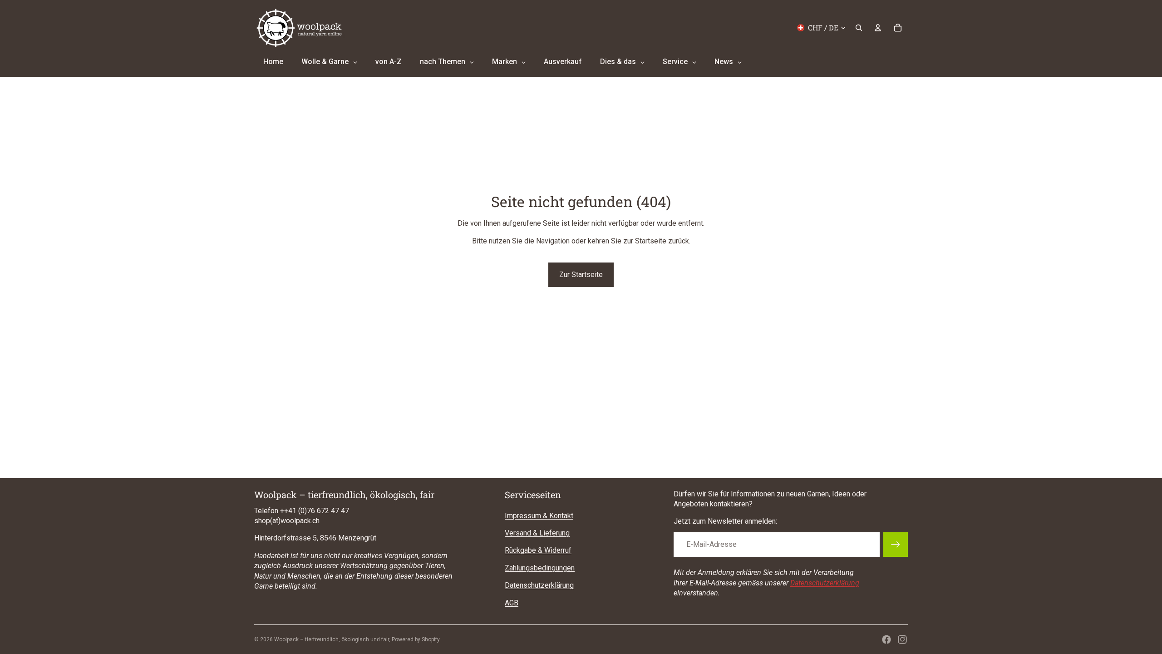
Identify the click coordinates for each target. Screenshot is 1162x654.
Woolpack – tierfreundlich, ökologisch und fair (331, 639)
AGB (511, 603)
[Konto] (878, 28)
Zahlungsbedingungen (540, 568)
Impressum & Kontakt (539, 515)
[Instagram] (902, 639)
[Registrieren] (895, 544)
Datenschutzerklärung (539, 585)
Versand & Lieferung (537, 533)
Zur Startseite (581, 274)
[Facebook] (886, 639)
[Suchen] (859, 28)
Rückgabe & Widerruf (538, 550)
